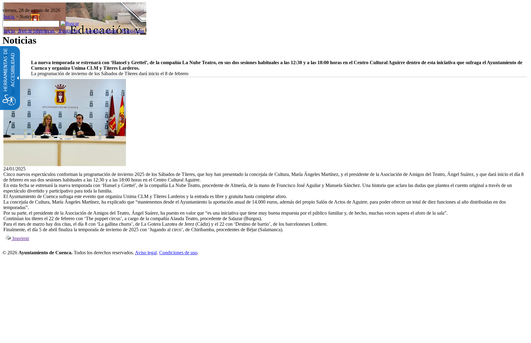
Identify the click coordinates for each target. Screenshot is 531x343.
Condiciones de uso (178, 252)
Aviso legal (146, 252)
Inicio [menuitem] (9, 30)
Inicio (8, 16)
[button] (70, 23)
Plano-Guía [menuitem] (132, 30)
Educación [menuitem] (69, 30)
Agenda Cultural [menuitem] (100, 30)
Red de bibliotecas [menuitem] (36, 30)
